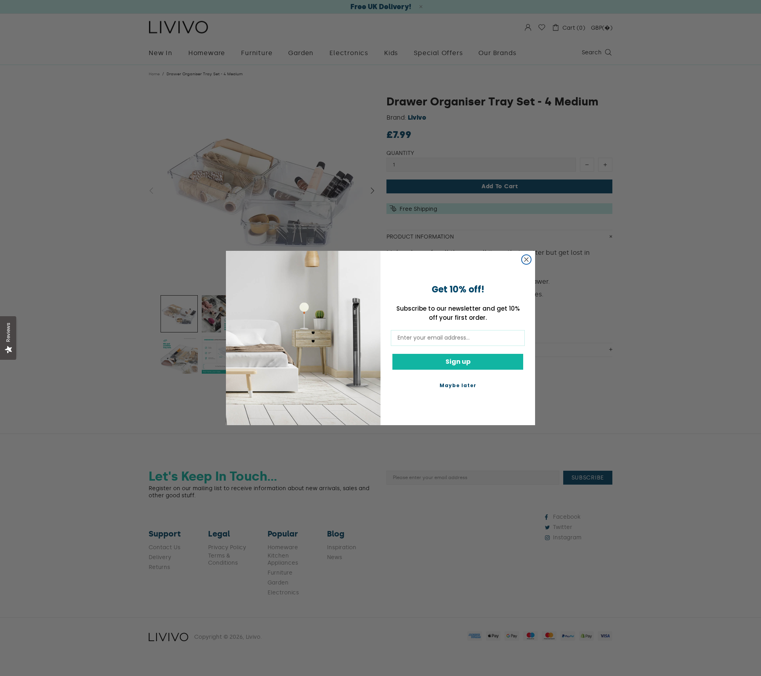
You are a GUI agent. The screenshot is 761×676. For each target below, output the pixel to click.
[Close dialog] (526, 259)
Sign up (458, 361)
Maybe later (458, 385)
